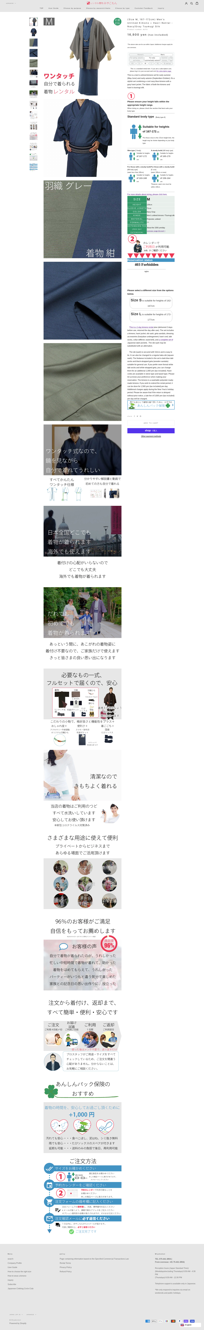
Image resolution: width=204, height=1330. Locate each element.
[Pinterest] (140, 416)
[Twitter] (137, 416)
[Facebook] (134, 416)
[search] (191, 3)
